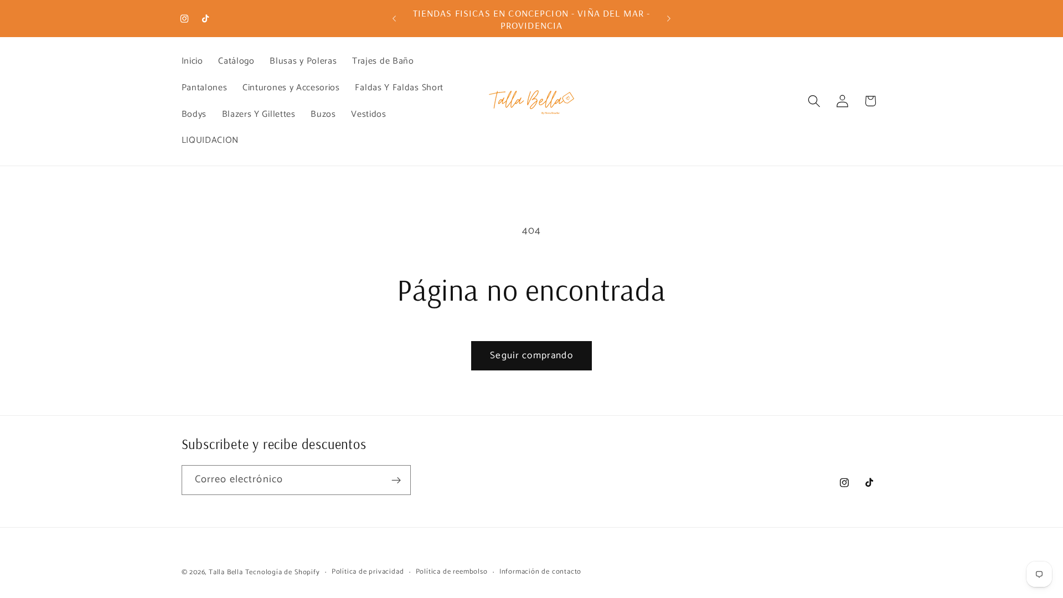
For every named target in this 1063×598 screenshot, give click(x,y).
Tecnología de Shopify (282, 572)
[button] (814, 101)
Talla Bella (226, 572)
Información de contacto (540, 572)
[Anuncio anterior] (394, 19)
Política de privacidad (368, 572)
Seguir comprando (531, 355)
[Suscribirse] (396, 480)
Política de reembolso (452, 572)
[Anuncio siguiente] (669, 19)
